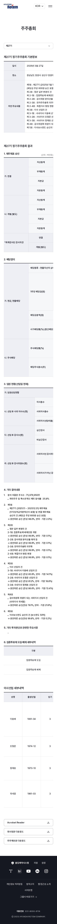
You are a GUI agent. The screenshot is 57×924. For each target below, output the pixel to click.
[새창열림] (11, 871)
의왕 (36, 863)
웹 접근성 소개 (44, 884)
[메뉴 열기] (50, 6)
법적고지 (30, 884)
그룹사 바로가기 (27, 897)
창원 (44, 863)
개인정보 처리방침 (15, 884)
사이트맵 (28, 890)
